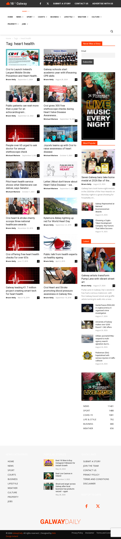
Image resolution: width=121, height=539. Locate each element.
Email (83, 51)
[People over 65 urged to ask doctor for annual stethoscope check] (23, 133)
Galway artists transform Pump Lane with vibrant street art (97, 278)
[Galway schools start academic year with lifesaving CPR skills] (60, 57)
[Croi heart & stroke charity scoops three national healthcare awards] (23, 206)
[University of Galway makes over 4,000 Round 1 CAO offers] (87, 325)
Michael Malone (51, 119)
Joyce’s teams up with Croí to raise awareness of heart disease (60, 148)
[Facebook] (40, 3)
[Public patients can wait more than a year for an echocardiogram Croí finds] (23, 93)
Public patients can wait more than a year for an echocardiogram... (22, 109)
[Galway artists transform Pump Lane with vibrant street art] (98, 259)
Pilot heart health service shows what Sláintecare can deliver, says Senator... (21, 185)
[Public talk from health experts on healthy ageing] (60, 242)
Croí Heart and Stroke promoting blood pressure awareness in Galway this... (58, 290)
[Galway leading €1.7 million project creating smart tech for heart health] (23, 275)
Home (8, 38)
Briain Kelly (11, 79)
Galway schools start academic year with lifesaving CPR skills (60, 72)
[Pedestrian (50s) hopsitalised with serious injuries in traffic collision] (87, 355)
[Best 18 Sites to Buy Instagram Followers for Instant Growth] (49, 462)
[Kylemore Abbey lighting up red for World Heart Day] (60, 206)
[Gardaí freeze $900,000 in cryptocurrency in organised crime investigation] (87, 308)
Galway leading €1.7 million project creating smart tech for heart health (21, 290)
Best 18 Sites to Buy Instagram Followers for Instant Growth (65, 463)
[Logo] (26, 11)
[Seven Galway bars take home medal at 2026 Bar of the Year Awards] (98, 161)
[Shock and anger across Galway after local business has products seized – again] (49, 486)
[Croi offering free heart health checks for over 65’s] (23, 242)
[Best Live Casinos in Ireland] (49, 475)
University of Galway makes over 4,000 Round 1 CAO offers (103, 324)
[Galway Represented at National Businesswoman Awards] (87, 206)
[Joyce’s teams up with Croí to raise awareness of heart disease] (60, 133)
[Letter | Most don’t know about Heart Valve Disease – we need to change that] (60, 169)
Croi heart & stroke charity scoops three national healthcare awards (20, 221)
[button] (111, 31)
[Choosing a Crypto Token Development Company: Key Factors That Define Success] (87, 223)
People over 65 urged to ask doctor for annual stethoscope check (21, 148)
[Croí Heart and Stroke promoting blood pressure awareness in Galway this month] (60, 275)
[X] (47, 3)
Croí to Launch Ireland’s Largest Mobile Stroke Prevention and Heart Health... (22, 72)
